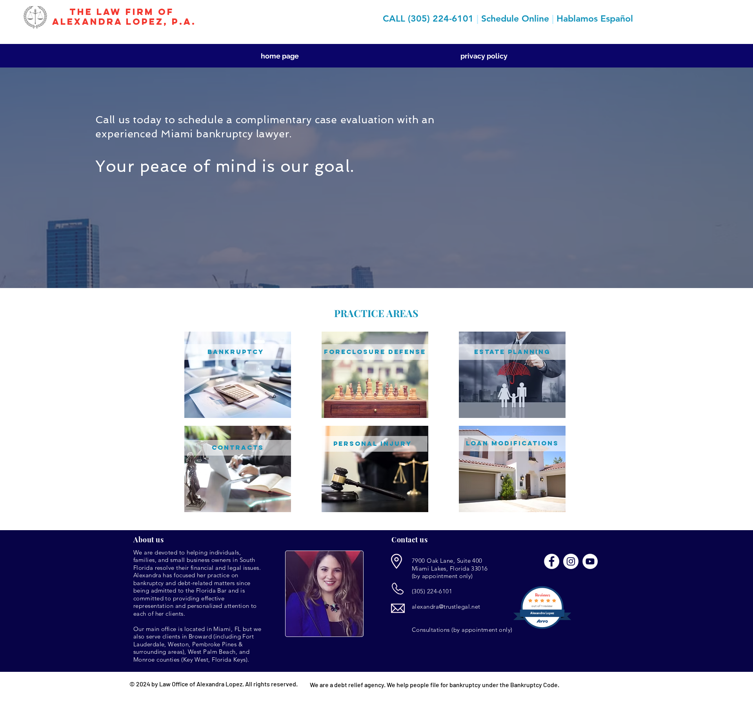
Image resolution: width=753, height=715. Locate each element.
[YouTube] (590, 561)
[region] (237, 375)
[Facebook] (551, 561)
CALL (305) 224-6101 (430, 18)
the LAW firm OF (123, 11)
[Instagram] (570, 561)
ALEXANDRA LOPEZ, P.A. (124, 21)
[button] (237, 448)
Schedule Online (515, 18)
